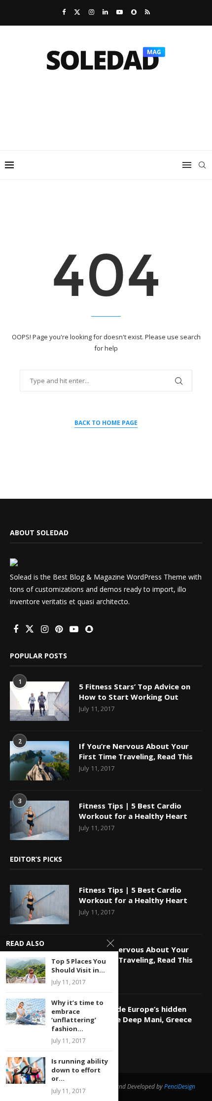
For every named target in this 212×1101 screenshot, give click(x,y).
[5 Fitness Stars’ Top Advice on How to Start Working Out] (39, 701)
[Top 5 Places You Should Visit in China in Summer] (25, 970)
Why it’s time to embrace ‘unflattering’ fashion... (77, 1016)
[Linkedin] (105, 11)
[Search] (202, 165)
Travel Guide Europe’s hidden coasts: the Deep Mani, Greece (135, 1014)
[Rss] (147, 11)
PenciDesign (179, 1086)
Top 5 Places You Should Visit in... (78, 965)
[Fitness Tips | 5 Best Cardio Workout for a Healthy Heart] (39, 820)
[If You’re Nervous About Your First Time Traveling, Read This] (39, 760)
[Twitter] (77, 11)
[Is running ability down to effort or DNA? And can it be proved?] (25, 1070)
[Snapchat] (134, 11)
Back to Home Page (106, 423)
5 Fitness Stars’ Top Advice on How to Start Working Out (134, 691)
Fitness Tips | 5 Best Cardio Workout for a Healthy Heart (133, 811)
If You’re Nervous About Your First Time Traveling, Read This (136, 751)
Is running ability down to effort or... (79, 1070)
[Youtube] (119, 11)
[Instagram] (91, 11)
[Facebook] (64, 11)
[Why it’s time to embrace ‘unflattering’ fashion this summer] (25, 1012)
